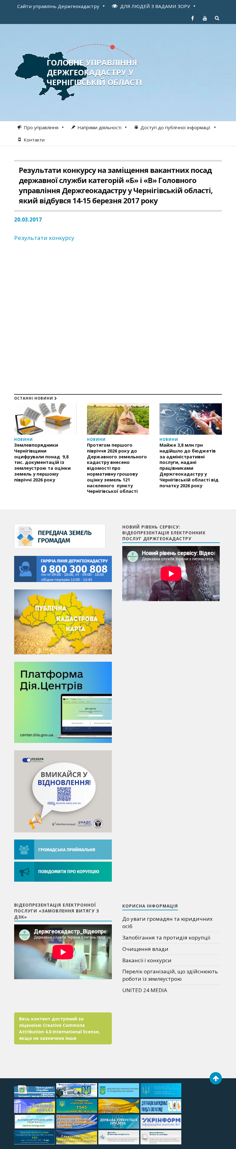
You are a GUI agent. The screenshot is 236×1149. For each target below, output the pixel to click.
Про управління (41, 127)
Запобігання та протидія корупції (166, 937)
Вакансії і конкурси (146, 960)
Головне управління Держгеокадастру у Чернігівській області (94, 72)
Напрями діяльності (99, 127)
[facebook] (192, 18)
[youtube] (205, 18)
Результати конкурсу (44, 237)
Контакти (34, 140)
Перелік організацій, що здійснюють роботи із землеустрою (170, 975)
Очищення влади (145, 948)
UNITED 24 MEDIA (144, 990)
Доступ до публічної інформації (175, 127)
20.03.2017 (28, 219)
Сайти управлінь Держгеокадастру (58, 6)
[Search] (217, 18)
